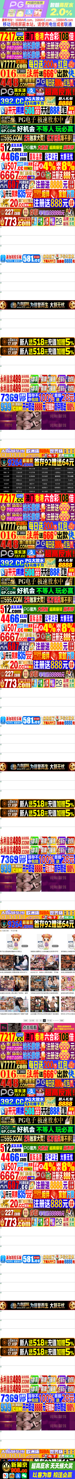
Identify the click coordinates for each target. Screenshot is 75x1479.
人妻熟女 (58, 472)
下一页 (49, 1020)
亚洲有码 (58, 468)
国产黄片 (19, 487)
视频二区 (6, 472)
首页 (25, 1020)
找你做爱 (45, 476)
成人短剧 (45, 491)
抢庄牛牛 (32, 480)
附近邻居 (19, 476)
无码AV (6, 484)
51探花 (45, 484)
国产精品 (19, 468)
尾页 (61, 1020)
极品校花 (58, 491)
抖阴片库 (6, 487)
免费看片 (6, 491)
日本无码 (45, 468)
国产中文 (19, 491)
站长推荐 (6, 476)
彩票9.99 (58, 480)
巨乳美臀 (45, 472)
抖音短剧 (19, 484)
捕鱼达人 (19, 480)
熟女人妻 (32, 487)
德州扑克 (45, 480)
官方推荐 (6, 480)
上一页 (32, 1020)
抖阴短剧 (70, 491)
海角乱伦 (70, 487)
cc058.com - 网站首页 (16, 29)
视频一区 (6, 468)
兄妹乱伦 (32, 491)
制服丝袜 (70, 472)
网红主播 (32, 468)
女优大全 (70, 484)
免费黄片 (45, 487)
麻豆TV (32, 484)
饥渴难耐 (32, 476)
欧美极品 (70, 468)
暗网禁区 (58, 487)
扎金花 (70, 480)
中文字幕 (32, 472)
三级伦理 (19, 472)
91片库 (57, 484)
